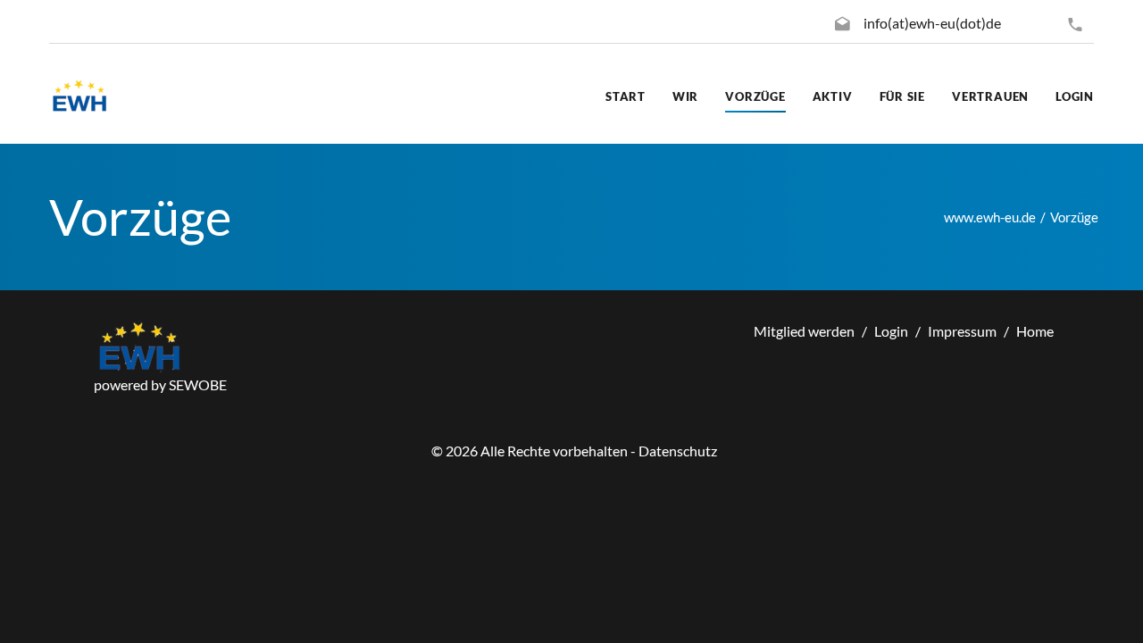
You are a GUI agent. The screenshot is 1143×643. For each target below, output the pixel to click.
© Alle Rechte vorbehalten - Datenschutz (574, 450)
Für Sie (902, 96)
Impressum (962, 330)
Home (1035, 330)
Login (1074, 96)
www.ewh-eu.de (990, 217)
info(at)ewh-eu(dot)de (932, 22)
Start (625, 96)
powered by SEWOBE (160, 384)
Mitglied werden (804, 330)
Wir (685, 96)
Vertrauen (990, 96)
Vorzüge (755, 96)
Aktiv (833, 96)
